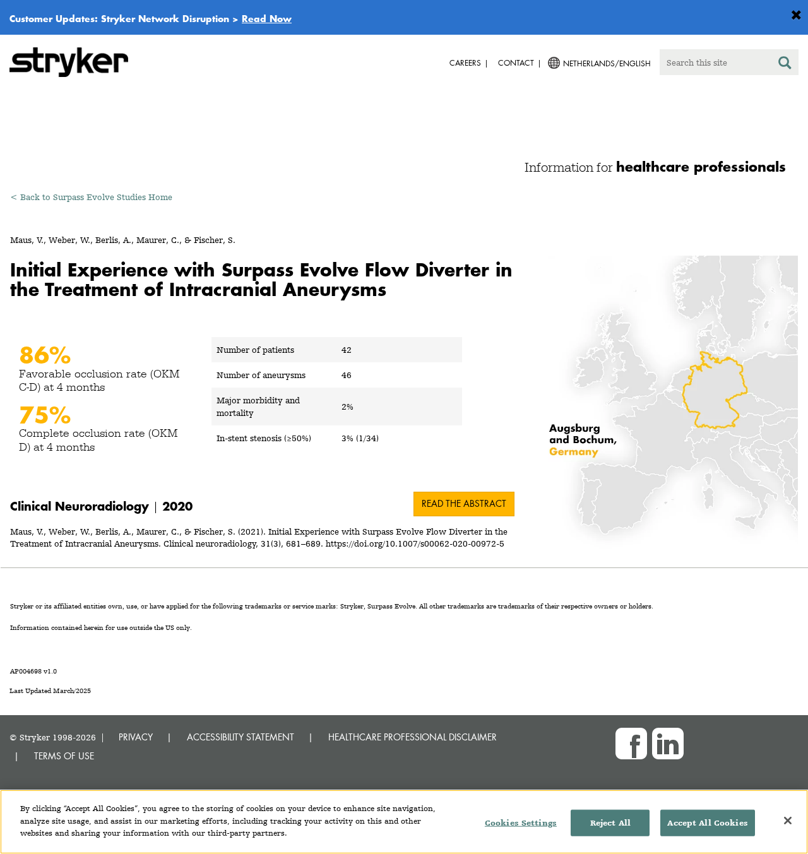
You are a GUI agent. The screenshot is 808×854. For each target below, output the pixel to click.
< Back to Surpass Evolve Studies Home (91, 197)
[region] (404, 822)
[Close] (788, 820)
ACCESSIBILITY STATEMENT (240, 737)
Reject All (610, 822)
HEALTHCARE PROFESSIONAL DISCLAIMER (412, 737)
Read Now (267, 18)
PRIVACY (136, 737)
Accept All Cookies (707, 822)
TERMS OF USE (64, 756)
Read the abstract (464, 503)
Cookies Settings (521, 822)
